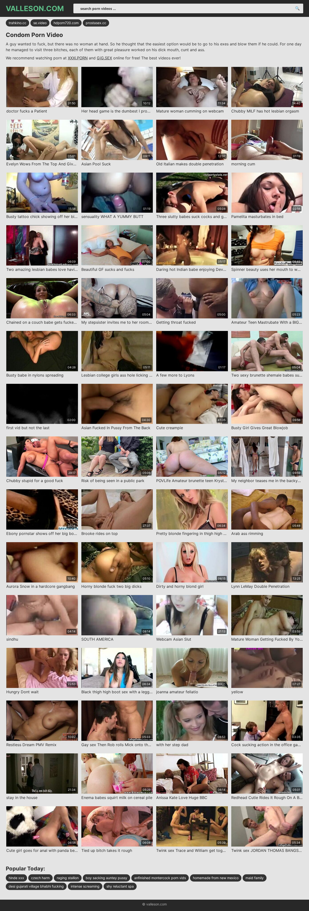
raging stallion (68, 878)
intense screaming (85, 886)
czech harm (40, 878)
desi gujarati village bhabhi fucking (36, 886)
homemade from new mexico (216, 878)
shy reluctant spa (120, 886)
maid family (255, 878)
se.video (40, 23)
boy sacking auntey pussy (106, 878)
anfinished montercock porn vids (160, 878)
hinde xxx (16, 878)
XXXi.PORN (78, 58)
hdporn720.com (66, 23)
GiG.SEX (104, 58)
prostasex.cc (96, 23)
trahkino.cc (17, 23)
